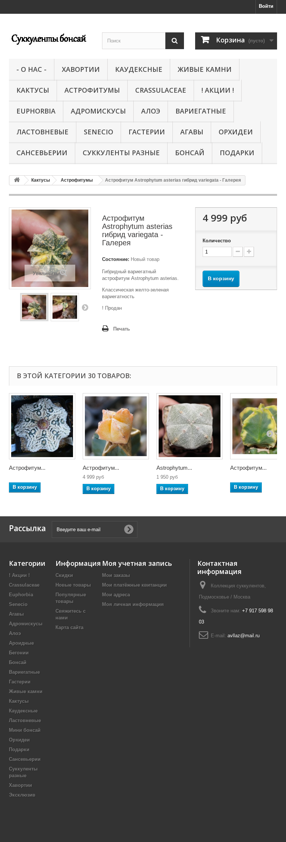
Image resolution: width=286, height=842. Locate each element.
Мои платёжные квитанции (134, 585)
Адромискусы (98, 110)
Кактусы (32, 90)
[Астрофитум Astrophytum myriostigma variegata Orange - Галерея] (116, 426)
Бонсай (189, 152)
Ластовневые (42, 131)
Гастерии (146, 131)
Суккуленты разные (121, 152)
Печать (121, 329)
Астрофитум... (27, 468)
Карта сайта (69, 627)
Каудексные (138, 69)
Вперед (85, 307)
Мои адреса (116, 594)
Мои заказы (116, 575)
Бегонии (19, 653)
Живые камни (205, 69)
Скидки (64, 575)
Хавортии (81, 69)
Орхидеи (236, 131)
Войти (266, 6)
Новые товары (73, 585)
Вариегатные (200, 110)
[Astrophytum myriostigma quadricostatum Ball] (189, 426)
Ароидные (21, 643)
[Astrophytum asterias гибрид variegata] (34, 307)
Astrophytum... (174, 468)
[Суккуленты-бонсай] (50, 38)
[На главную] (17, 180)
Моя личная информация (133, 604)
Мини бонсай (25, 730)
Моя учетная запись (137, 563)
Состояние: (115, 259)
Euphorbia (35, 110)
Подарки (237, 152)
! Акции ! (217, 90)
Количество (217, 240)
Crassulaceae (160, 90)
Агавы (191, 131)
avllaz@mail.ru (244, 635)
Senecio (98, 131)
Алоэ (150, 110)
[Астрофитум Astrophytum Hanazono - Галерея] (42, 426)
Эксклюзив (22, 795)
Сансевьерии (41, 152)
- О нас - (31, 69)
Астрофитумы (92, 90)
